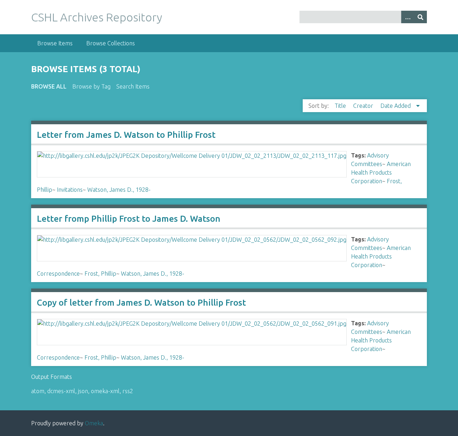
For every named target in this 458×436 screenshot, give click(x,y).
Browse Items (55, 43)
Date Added (396, 105)
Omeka (94, 423)
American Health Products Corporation (381, 172)
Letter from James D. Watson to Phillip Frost (126, 135)
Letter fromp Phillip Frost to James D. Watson (128, 219)
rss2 (127, 391)
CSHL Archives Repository (96, 17)
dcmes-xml (61, 391)
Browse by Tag (91, 86)
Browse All (49, 86)
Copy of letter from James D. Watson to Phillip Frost (141, 302)
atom (37, 391)
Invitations (70, 189)
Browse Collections (110, 43)
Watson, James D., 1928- (119, 189)
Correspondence (58, 273)
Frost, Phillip (100, 273)
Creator (364, 105)
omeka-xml (105, 391)
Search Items (133, 86)
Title (341, 105)
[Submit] (420, 17)
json (83, 391)
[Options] (407, 17)
